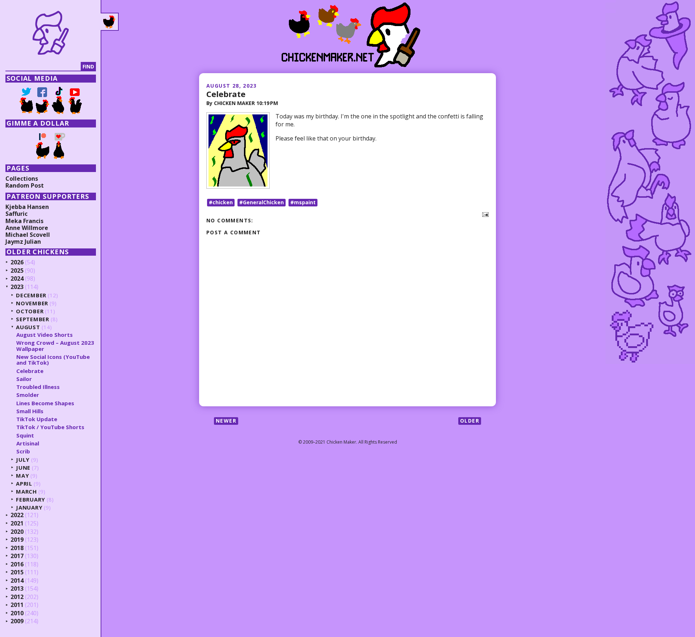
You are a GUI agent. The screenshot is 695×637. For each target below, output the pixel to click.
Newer (226, 420)
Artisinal (27, 443)
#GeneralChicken (261, 202)
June (23, 468)
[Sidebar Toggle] (110, 22)
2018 (17, 548)
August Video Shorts (44, 334)
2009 (17, 621)
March (26, 492)
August (28, 327)
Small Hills (29, 411)
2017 (17, 556)
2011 (17, 605)
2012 (17, 597)
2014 (17, 581)
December (31, 295)
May (22, 476)
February (30, 499)
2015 (17, 572)
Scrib (23, 451)
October (29, 311)
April (24, 484)
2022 (17, 515)
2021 (17, 523)
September (32, 319)
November (32, 303)
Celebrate (225, 93)
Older (469, 420)
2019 (17, 540)
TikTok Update (36, 419)
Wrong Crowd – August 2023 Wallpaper (55, 345)
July (23, 460)
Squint (25, 435)
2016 (17, 564)
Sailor (24, 378)
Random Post (24, 185)
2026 (17, 262)
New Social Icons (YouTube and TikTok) (53, 359)
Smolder (27, 394)
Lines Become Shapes (45, 403)
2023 (17, 287)
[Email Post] (484, 214)
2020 (17, 532)
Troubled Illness (38, 386)
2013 (17, 589)
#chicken (221, 202)
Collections (21, 179)
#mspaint (303, 202)
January (29, 507)
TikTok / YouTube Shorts (50, 427)
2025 (17, 271)
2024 (17, 279)
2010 (17, 613)
